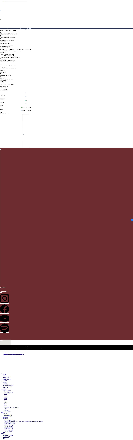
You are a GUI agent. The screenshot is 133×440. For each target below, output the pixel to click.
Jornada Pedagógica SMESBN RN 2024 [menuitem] (8, 424)
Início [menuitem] (2, 373)
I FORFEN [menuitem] (5, 408)
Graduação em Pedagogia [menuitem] (5, 384)
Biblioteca (30, 28)
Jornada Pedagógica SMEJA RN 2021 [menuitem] (8, 430)
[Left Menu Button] (1, 350)
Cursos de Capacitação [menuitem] (5, 388)
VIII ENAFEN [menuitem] (5, 401)
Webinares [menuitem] (4, 432)
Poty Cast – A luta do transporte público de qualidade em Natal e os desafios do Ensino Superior (13, 354)
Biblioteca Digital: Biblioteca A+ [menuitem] (6, 434)
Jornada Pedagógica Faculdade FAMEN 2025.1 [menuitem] (9, 423)
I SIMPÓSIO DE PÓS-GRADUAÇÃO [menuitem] (8, 392)
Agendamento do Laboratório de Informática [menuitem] (8, 435)
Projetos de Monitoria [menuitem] (5, 383)
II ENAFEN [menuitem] (5, 405)
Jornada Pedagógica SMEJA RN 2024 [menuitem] (8, 425)
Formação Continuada (25, 28)
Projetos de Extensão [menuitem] (5, 413)
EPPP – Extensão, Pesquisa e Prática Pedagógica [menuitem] (8, 385)
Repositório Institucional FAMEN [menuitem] (6, 436)
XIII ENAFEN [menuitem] (5, 398)
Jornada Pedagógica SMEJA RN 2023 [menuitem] (8, 427)
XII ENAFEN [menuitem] (5, 399)
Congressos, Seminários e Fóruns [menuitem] (6, 406)
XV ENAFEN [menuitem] (5, 397)
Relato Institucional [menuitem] (5, 380)
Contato (33, 28)
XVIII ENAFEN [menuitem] (6, 395)
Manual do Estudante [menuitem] (5, 378)
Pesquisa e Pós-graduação (14, 28)
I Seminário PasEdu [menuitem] (6, 410)
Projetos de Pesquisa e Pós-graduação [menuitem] (7, 390)
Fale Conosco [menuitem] (4, 438)
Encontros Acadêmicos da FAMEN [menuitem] (7, 393)
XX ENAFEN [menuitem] (5, 394)
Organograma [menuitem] (4, 375)
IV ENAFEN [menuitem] (5, 404)
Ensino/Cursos (8, 28)
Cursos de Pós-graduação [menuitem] (5, 387)
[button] (4, 28)
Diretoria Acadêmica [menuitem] (5, 382)
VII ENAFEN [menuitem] (5, 402)
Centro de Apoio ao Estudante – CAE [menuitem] (7, 379)
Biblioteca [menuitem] (2, 433)
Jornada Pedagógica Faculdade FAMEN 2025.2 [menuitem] (9, 422)
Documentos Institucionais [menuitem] (6, 377)
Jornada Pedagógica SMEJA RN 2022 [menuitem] (8, 428)
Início (4, 28)
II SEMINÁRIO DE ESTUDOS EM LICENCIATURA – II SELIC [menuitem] (11, 407)
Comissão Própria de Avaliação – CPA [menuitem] (7, 376)
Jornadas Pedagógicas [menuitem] (5, 418)
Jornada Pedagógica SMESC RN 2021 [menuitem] (8, 429)
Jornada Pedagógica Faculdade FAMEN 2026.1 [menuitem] (9, 420)
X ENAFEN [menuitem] (5, 400)
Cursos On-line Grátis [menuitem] (5, 417)
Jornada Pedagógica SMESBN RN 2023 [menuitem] (8, 426)
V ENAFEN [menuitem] (5, 403)
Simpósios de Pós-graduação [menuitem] (6, 391)
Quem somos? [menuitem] (4, 374)
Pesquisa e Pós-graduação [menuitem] (4, 389)
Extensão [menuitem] (2, 412)
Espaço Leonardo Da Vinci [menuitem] (6, 437)
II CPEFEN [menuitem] (5, 409)
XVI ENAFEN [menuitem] (6, 396)
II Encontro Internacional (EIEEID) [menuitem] (7, 411)
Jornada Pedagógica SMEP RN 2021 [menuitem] (8, 431)
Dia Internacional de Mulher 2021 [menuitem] (8, 416)
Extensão (20, 28)
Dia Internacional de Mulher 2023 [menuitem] (8, 415)
